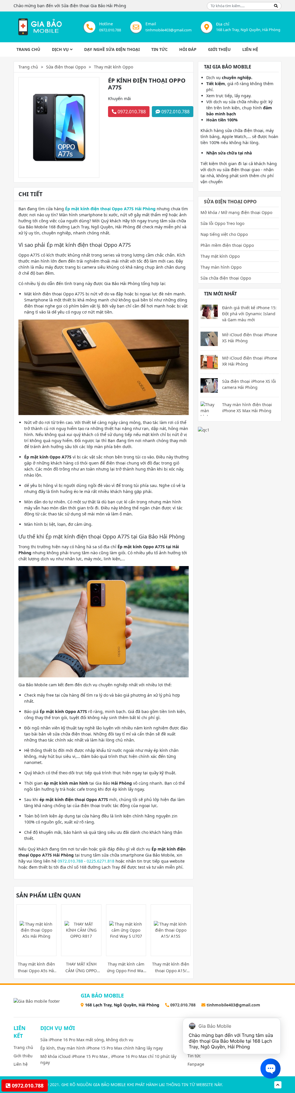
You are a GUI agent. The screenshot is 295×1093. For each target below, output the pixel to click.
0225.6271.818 (100, 861)
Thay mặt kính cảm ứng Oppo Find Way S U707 (126, 967)
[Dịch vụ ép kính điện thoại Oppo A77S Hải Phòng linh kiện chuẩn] (39, 27)
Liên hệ (250, 49)
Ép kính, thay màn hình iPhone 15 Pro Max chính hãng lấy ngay (101, 1048)
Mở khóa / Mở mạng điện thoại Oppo (236, 212)
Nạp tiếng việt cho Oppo (224, 234)
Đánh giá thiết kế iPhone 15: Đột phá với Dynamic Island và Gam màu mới (249, 313)
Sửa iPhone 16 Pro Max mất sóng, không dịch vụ (86, 1039)
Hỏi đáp (187, 49)
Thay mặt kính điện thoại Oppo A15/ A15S (170, 967)
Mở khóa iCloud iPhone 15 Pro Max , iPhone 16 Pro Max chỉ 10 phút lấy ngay (108, 1059)
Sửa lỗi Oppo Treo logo (222, 223)
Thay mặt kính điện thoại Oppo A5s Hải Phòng (36, 967)
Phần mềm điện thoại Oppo (227, 245)
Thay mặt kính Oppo (113, 67)
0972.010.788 (110, 30)
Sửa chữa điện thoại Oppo (226, 278)
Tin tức (159, 49)
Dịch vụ (61, 49)
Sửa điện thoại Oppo (66, 67)
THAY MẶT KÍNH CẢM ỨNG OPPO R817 (81, 967)
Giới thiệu (219, 49)
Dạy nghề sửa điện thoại (112, 49)
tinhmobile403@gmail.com (168, 30)
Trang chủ (28, 49)
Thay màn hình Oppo (221, 267)
